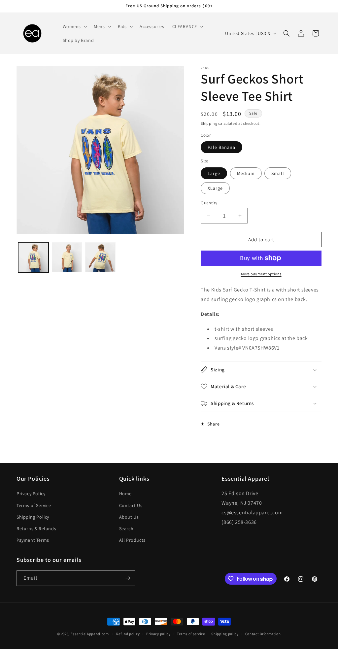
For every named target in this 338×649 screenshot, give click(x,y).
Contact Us (131, 505)
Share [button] (213, 424)
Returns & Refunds (36, 528)
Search (126, 528)
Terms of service (191, 634)
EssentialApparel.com (90, 634)
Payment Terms (33, 540)
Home (125, 493)
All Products (132, 540)
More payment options (261, 273)
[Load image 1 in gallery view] (33, 257)
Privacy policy (158, 634)
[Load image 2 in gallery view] (67, 257)
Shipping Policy (33, 517)
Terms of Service (34, 505)
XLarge (215, 188)
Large (214, 173)
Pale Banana (221, 147)
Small (277, 173)
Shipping (209, 123)
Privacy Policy (31, 493)
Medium (246, 173)
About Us (129, 517)
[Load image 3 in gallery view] (100, 257)
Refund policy (128, 634)
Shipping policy (225, 634)
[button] (74, 26)
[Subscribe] (127, 578)
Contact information (263, 634)
